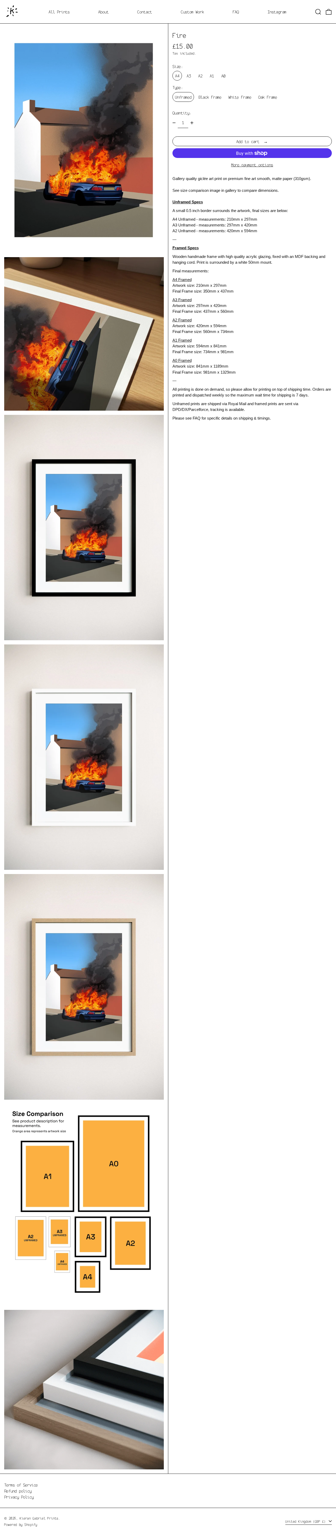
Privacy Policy (19, 1496)
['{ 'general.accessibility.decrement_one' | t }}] (174, 122)
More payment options (252, 164)
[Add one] (192, 122)
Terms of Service (21, 1484)
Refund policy (18, 1490)
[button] (318, 11)
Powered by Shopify (20, 1524)
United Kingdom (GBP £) (306, 1521)
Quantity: (181, 112)
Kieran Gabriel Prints (39, 1518)
